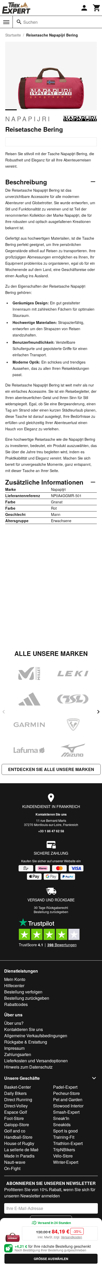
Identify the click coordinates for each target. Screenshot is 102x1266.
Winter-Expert (65, 1162)
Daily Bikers (15, 1093)
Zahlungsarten (17, 1054)
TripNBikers (64, 1150)
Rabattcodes (16, 1004)
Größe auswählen (51, 1258)
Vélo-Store (63, 1156)
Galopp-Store (16, 1125)
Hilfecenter (14, 985)
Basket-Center (17, 1087)
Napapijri (28, 118)
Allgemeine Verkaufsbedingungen (35, 1036)
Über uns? (14, 1023)
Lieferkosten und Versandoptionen (36, 1061)
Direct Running (18, 1099)
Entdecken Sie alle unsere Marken (51, 769)
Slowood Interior (68, 1106)
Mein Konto (14, 979)
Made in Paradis (19, 1156)
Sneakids (62, 1125)
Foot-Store (14, 1118)
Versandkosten (71, 1237)
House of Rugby (19, 1143)
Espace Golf (15, 1112)
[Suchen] (19, 22)
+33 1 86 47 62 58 (51, 831)
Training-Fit (63, 1137)
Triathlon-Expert (68, 1143)
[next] (98, 711)
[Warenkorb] (97, 8)
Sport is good (65, 1131)
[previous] (3, 711)
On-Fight (12, 1168)
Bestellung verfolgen (23, 992)
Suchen (30, 22)
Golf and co (14, 1131)
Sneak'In (61, 1118)
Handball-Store (18, 1137)
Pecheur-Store (66, 1093)
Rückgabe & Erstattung (25, 1042)
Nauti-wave (14, 1162)
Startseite (13, 35)
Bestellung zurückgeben (51, 911)
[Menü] (6, 22)
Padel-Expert (65, 1087)
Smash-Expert (66, 1112)
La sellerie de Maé (21, 1150)
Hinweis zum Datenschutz (28, 1067)
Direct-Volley (16, 1106)
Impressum (14, 1048)
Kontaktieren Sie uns (51, 814)
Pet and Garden (67, 1099)
